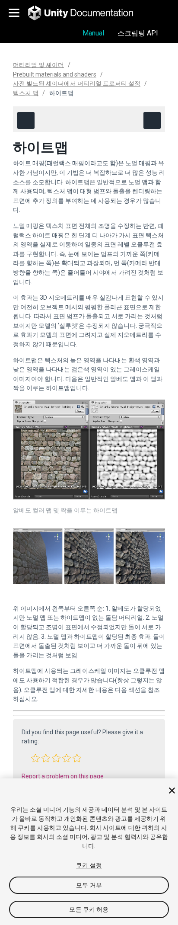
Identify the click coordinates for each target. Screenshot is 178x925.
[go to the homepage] (86, 13)
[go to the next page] (152, 120)
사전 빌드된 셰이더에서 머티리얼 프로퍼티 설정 (76, 83)
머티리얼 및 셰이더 (38, 64)
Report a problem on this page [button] (63, 776)
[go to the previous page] (26, 120)
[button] (35, 758)
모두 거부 (89, 885)
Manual (93, 33)
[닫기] (172, 790)
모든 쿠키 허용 (88, 909)
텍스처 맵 (25, 93)
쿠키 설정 (89, 865)
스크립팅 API (138, 33)
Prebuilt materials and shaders (54, 74)
